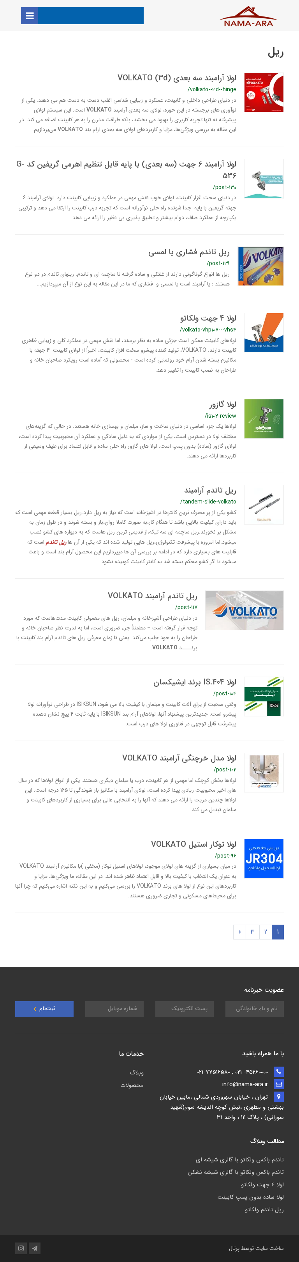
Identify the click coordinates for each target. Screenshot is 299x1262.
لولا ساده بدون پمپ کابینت (251, 1197)
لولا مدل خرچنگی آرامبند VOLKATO (179, 758)
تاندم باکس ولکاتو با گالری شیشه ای (240, 1160)
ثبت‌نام (46, 1008)
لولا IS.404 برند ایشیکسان (194, 682)
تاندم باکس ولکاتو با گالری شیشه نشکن (236, 1172)
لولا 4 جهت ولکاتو (208, 318)
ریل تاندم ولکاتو (264, 1209)
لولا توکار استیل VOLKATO (193, 844)
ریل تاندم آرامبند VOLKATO (152, 596)
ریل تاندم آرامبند (210, 490)
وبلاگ (137, 1073)
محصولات (132, 1085)
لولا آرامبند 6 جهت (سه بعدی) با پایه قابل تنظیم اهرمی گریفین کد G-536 (126, 170)
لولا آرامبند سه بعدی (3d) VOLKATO (177, 78)
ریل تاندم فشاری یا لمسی (189, 252)
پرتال (234, 1248)
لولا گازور (222, 405)
